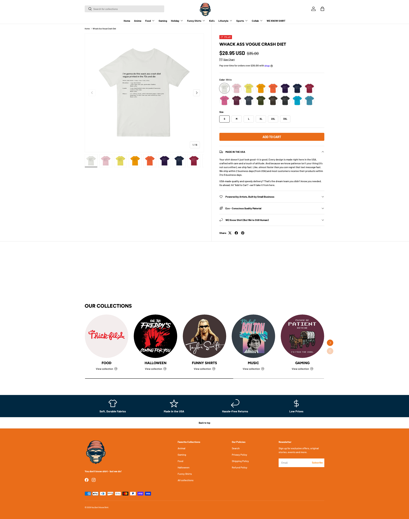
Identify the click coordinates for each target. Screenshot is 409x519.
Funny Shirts (194, 20)
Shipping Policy (240, 460)
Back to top (204, 422)
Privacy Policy (239, 454)
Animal (181, 448)
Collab (255, 20)
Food (148, 20)
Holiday (175, 20)
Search (236, 448)
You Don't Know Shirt (99, 507)
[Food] (106, 336)
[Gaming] (302, 336)
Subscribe (317, 462)
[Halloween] (155, 336)
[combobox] (124, 8)
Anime (137, 20)
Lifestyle (223, 20)
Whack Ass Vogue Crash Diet (104, 29)
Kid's (212, 20)
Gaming (163, 20)
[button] (322, 8)
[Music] (253, 336)
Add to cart (271, 137)
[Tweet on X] (230, 233)
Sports (240, 20)
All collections (185, 480)
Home (127, 20)
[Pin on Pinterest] (242, 233)
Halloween (155, 363)
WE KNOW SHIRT (276, 20)
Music (253, 363)
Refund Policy (239, 467)
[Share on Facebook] (236, 233)
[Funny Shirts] (204, 336)
